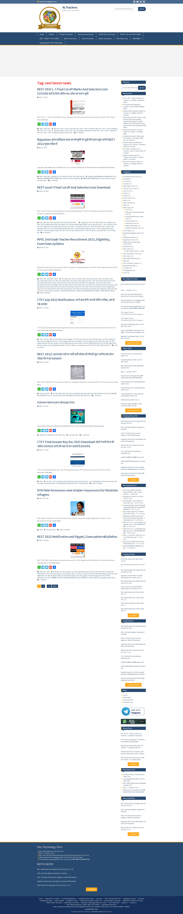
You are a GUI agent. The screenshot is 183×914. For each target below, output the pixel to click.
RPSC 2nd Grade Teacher (77, 176)
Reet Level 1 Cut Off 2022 (75, 226)
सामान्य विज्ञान (136, 39)
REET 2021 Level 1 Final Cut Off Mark (106, 128)
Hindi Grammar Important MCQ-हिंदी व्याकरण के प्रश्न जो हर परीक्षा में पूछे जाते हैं (132, 377)
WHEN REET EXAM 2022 (83, 395)
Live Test (126, 191)
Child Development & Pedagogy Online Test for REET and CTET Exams (133, 301)
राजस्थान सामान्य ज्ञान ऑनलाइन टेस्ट (56, 402)
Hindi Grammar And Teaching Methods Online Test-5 (133, 383)
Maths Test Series (105, 39)
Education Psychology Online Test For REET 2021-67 (132, 337)
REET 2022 (66, 176)
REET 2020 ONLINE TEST (113, 898)
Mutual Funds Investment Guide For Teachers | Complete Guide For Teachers (134, 113)
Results (51, 34)
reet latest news (67, 132)
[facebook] (134, 1)
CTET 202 (46, 339)
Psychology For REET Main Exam (51, 43)
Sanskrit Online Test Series (112, 900)
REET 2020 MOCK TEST (57, 222)
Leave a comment (45, 293)
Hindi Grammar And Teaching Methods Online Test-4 (133, 389)
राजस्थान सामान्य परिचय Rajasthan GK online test (133, 462)
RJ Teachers (70, 7)
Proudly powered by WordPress (81, 911)
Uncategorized (127, 270)
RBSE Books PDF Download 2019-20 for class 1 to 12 (132, 446)
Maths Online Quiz (131, 226)
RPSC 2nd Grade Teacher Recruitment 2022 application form (74, 281)
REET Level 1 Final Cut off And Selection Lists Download (73, 187)
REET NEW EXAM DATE (69, 395)
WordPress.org (127, 702)
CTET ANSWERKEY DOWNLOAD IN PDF (67, 483)
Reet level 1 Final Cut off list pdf (68, 230)
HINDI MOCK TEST (129, 186)
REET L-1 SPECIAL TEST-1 (129, 290)
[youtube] (137, 1)
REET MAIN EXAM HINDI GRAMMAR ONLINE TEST (132, 367)
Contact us (99, 898)
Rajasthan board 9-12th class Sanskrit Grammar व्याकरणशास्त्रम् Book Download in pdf (133, 468)
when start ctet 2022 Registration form (98, 345)
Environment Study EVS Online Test (91, 900)
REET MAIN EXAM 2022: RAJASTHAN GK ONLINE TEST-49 (133, 422)
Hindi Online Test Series (71, 902)
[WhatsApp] (144, 1)
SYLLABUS (126, 268)
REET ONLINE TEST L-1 (70, 222)
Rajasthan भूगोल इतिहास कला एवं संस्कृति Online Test (102, 176)
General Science (130, 221)
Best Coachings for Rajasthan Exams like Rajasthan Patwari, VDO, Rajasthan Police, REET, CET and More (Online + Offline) (92, 906)
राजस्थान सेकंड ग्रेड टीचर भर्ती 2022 (91, 291)
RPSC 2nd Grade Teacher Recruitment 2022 (85, 279)
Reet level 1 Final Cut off (91, 226)
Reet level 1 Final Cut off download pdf (55, 228)
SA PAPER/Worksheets (69, 898)
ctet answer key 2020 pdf (63, 481)
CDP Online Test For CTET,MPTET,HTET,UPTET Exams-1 (132, 319)
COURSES (126, 179)
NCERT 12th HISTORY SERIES (130, 34)
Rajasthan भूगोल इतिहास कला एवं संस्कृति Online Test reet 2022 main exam (94, 178)
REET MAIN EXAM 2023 (130, 258)
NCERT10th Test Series (107, 34)
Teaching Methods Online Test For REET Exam (131, 361)
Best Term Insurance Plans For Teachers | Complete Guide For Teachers (133, 164)
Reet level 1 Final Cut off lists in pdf (89, 230)
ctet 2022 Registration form (49, 341)
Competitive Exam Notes (131, 177)
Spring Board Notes (129, 266)
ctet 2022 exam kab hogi (93, 339)
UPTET (125, 273)
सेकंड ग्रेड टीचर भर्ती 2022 (108, 291)
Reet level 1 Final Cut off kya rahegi (47, 230)
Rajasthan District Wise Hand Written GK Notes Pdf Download (133, 440)
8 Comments (46, 232)
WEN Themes (107, 911)
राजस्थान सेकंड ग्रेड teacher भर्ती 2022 (71, 291)
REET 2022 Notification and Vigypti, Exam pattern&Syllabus (77, 536)
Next (55, 586)
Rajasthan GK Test (56, 176)
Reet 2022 (56, 572)
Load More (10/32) (133, 410)
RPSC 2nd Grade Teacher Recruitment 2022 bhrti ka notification (76, 283)
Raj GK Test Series (70, 39)
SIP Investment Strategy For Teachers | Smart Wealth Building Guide (133, 106)
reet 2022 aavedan (65, 572)
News (41, 128)
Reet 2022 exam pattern (54, 574)
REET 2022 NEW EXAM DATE (95, 393)
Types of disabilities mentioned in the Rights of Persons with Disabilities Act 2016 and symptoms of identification (132, 331)
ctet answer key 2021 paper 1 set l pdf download (86, 481)
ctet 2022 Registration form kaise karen (71, 343)
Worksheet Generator (86, 34)
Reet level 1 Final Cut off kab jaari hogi (101, 228)
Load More (133, 480)
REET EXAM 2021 (114, 902)
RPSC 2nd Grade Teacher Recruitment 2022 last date (57, 289)
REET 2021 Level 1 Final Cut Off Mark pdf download (77, 130)
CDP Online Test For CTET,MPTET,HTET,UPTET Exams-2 (132, 313)
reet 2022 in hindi (80, 574)
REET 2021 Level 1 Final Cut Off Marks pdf (49, 132)
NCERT (125, 196)
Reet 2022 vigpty (93, 576)
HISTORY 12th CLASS (129, 188)
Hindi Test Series (88, 39)
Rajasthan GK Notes (129, 237)
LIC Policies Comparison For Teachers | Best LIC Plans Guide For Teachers (134, 151)
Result (125, 261)
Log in (125, 695)
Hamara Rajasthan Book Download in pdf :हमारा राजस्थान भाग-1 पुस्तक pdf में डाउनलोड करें (134, 507)
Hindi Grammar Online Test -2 (130, 400)
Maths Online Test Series (54, 902)
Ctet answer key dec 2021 (109, 481)
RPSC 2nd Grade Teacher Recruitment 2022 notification (90, 289)
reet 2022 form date (68, 574)
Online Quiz (46, 128)
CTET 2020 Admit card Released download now (131, 452)
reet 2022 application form (80, 572)
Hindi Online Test (131, 223)
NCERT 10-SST (127, 198)
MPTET (125, 193)
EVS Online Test (122, 39)
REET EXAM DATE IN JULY (44, 395)
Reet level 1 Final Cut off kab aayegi (78, 228)
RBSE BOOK (127, 246)
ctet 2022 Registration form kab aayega (70, 341)
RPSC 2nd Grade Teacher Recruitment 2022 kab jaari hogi (60, 287)
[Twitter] (140, 1)
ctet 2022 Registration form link (92, 343)
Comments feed (128, 700)
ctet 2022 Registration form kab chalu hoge (95, 341)
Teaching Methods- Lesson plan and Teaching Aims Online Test (132, 395)
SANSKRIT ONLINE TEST (133, 228)
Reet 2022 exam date (95, 572)
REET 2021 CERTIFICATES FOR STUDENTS (100, 222)
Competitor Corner (72, 900)
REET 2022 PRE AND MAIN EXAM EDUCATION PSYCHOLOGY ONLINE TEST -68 (132, 295)
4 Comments (80, 132)
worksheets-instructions (109, 904)
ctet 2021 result (51, 481)
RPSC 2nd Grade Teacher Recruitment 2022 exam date (75, 285)
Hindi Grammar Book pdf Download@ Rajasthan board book (132, 474)
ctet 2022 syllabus (70, 345)
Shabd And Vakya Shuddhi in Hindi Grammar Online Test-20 (131, 405)
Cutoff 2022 (84, 222)
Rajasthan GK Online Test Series (133, 496)
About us (124, 902)
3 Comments (85, 435)
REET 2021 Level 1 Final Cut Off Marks (105, 130)
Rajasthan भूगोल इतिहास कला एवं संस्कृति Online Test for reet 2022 (55, 178)
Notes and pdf (127, 203)
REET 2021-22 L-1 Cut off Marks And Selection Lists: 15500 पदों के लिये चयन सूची (134, 524)
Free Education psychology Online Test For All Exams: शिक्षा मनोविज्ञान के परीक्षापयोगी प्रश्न (133, 307)
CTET (127, 210)
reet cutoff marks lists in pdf (48, 226)
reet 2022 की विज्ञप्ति (50, 578)
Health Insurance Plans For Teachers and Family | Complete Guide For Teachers (133, 157)
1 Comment (97, 395)
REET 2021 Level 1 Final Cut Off (63, 128)
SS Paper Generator (66, 34)
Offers (125, 205)
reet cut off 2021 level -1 (95, 224)
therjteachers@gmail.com (48, 2)
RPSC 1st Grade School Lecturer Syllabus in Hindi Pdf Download (131, 434)
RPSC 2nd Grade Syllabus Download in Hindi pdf (132, 428)
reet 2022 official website (68, 576)
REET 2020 (46, 222)
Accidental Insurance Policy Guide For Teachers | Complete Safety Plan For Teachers (133, 138)
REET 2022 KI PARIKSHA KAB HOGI (76, 393)
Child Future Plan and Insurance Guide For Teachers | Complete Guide (133, 132)
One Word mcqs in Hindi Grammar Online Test (131, 355)
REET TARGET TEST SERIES (49, 39)
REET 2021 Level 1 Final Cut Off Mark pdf (49, 130)
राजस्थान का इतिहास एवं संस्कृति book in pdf (132, 457)
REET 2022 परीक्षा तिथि (110, 393)
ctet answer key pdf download (46, 483)
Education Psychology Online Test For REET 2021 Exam (132, 325)
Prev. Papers (127, 231)
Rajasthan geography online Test (133, 233)
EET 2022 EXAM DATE (59, 393)
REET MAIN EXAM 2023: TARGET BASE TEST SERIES (83, 904)
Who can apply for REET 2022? (106, 578)
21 (49, 586)
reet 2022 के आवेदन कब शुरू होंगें (65, 578)
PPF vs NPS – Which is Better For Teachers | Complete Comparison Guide (133, 100)
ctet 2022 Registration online (56, 345)
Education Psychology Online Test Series (93, 902)
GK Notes (126, 184)
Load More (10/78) (133, 343)
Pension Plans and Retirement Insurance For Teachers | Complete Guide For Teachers (134, 144)
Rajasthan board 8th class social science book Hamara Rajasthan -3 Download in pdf (134, 518)
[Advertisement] (91, 61)
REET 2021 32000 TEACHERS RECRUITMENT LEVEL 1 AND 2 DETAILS (132, 492)
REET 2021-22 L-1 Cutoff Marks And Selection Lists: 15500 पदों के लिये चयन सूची (134, 531)
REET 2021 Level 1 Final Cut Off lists (84, 128)
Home (42, 34)
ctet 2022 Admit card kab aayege (62, 339)
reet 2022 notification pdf (52, 576)
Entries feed (127, 697)
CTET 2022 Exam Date (79, 339)
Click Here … (45, 120)
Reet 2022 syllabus (82, 576)
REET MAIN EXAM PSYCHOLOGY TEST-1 (133, 285)
